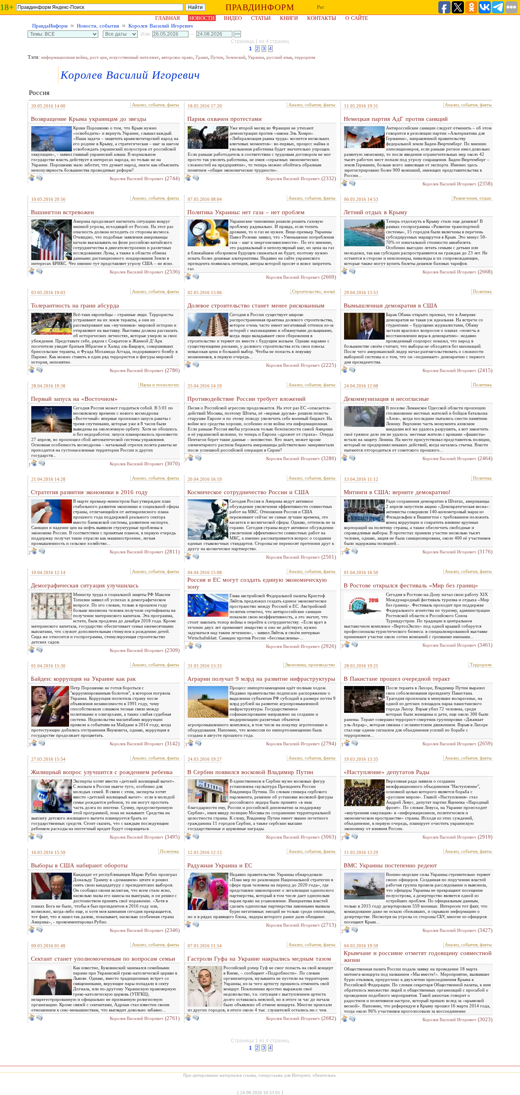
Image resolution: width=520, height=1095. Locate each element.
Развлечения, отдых (472, 198)
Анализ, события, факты (155, 104)
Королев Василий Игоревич (160, 26)
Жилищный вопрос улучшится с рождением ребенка (102, 772)
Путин (216, 57)
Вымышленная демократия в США (391, 305)
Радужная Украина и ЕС (219, 865)
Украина (256, 57)
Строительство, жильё (313, 291)
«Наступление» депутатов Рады (386, 772)
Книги (289, 18)
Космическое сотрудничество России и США (248, 492)
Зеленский (235, 57)
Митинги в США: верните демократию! (397, 492)
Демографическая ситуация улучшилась (85, 585)
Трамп (201, 57)
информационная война (64, 57)
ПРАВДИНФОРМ (260, 7)
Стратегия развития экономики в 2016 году (89, 492)
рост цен (98, 57)
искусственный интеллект (134, 57)
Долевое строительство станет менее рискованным (256, 305)
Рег (320, 7)
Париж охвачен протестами (224, 119)
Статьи (261, 18)
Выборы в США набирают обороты (79, 865)
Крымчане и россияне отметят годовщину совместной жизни (418, 956)
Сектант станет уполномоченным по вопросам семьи (103, 958)
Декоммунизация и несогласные (386, 399)
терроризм (305, 57)
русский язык (279, 57)
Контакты (321, 18)
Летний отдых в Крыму (375, 212)
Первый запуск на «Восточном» (74, 399)
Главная (167, 18)
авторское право (177, 57)
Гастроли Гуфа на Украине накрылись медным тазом (259, 958)
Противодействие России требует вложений (246, 399)
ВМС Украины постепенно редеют (390, 865)
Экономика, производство (310, 664)
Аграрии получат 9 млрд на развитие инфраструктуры (261, 679)
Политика (482, 291)
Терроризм (481, 664)
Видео (233, 18)
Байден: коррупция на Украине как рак (83, 679)
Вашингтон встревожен (62, 212)
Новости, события (98, 26)
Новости (201, 18)
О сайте (356, 18)
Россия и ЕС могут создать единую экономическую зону (257, 583)
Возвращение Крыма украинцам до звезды (88, 119)
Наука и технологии (159, 384)
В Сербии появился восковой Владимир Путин (250, 772)
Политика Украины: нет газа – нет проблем (246, 212)
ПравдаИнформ (49, 26)
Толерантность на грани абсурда (75, 305)
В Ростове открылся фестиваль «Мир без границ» (411, 585)
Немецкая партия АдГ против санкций (396, 119)
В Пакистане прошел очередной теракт (397, 679)
